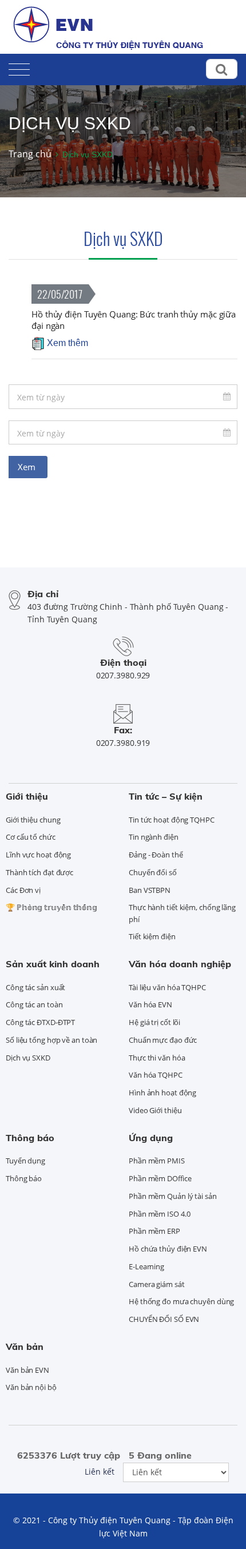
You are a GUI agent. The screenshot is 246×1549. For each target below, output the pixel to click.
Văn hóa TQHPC (155, 1075)
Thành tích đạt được (39, 872)
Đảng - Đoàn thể (156, 854)
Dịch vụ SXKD (123, 238)
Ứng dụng (151, 1137)
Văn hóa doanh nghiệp (180, 964)
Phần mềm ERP (154, 1231)
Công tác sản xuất (35, 987)
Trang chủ (30, 154)
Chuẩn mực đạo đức (163, 1040)
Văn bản (24, 1346)
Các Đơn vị (23, 890)
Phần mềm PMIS (157, 1160)
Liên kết (99, 1471)
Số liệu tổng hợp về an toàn (51, 1040)
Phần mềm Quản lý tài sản (173, 1196)
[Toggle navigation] (19, 67)
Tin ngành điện (153, 837)
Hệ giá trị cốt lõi (154, 1022)
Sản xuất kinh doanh (53, 964)
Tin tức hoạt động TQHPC (172, 820)
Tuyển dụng (25, 1160)
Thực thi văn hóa (157, 1057)
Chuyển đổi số (153, 872)
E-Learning (146, 1266)
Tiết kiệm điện (152, 936)
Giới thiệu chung (33, 820)
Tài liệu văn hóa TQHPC (167, 987)
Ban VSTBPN (149, 890)
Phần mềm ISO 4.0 (159, 1214)
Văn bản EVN (27, 1370)
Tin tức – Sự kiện (166, 796)
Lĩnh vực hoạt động (38, 854)
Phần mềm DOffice (160, 1178)
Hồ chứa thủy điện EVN (168, 1249)
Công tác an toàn (34, 1004)
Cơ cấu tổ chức (30, 837)
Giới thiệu (27, 796)
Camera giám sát (157, 1284)
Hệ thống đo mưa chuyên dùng (181, 1301)
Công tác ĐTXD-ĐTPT (40, 1022)
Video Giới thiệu (155, 1110)
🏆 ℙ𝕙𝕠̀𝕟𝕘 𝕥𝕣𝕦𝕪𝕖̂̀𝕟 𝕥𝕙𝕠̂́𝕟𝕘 (51, 907)
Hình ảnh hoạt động (162, 1092)
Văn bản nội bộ (31, 1387)
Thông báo (30, 1137)
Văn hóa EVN (150, 1004)
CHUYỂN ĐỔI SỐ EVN (164, 1319)
